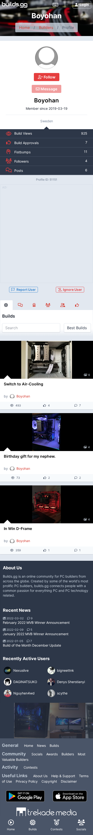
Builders (46, 27)
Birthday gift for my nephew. (30, 456)
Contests (30, 767)
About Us (40, 776)
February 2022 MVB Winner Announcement (36, 623)
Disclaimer (69, 781)
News (41, 746)
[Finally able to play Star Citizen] (32, 720)
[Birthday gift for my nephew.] (46, 432)
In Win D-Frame (18, 528)
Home (24, 27)
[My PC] (68, 720)
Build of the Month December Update (32, 645)
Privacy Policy (27, 781)
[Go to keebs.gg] (55, 4)
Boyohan (46, 100)
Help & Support (63, 776)
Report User (26, 289)
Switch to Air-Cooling (23, 384)
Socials (36, 754)
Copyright (49, 781)
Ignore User (72, 289)
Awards (52, 754)
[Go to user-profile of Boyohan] (46, 57)
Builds (54, 746)
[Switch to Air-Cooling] (46, 360)
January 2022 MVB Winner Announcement (35, 634)
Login (84, 5)
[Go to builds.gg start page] (14, 4)
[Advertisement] (46, 236)
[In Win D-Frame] (46, 504)
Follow (49, 77)
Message (48, 89)
